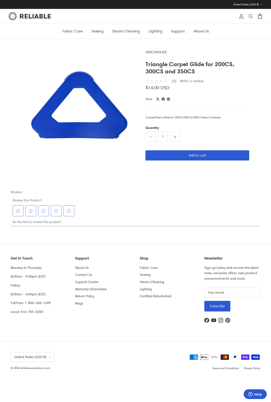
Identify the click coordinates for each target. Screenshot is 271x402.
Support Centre (86, 282)
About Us (201, 31)
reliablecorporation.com (35, 368)
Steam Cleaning (126, 31)
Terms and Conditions (225, 368)
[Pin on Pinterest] (168, 99)
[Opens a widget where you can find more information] (255, 394)
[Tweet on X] (157, 99)
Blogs (79, 303)
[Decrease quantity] (150, 137)
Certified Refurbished (155, 296)
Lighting (155, 31)
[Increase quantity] (175, 137)
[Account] (240, 16)
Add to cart (197, 155)
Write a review (191, 81)
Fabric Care (72, 31)
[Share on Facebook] (163, 99)
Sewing (97, 31)
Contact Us (83, 275)
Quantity (152, 128)
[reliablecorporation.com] (29, 16)
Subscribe (217, 306)
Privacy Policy (252, 368)
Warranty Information (91, 289)
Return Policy (84, 296)
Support (178, 31)
